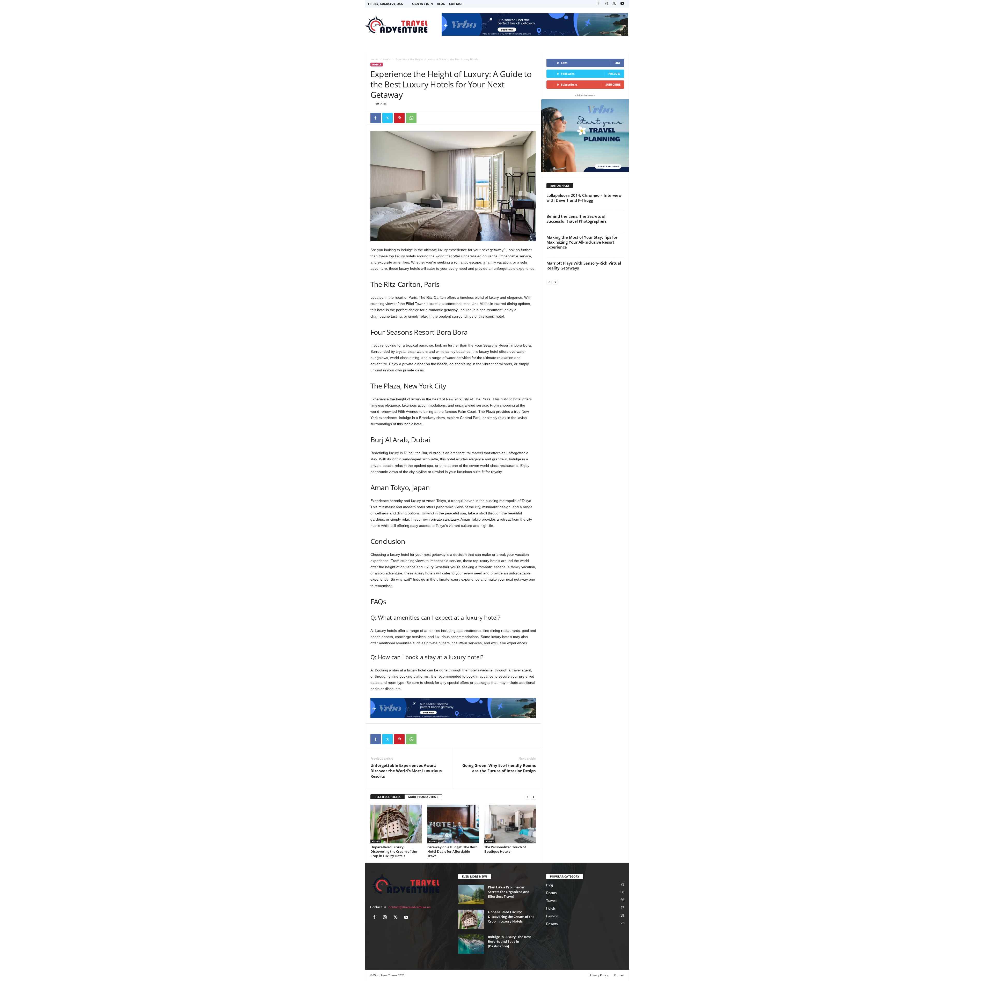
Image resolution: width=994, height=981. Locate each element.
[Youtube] (622, 4)
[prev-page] (527, 797)
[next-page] (533, 797)
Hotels (387, 59)
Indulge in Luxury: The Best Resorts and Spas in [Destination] (509, 941)
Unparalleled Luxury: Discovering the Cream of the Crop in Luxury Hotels (393, 851)
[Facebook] (598, 4)
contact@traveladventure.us (410, 907)
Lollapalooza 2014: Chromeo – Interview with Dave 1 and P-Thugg (584, 198)
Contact (456, 4)
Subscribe (612, 84)
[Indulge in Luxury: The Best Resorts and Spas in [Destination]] (471, 944)
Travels (551, 901)
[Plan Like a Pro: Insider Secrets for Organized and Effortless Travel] (471, 894)
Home (374, 59)
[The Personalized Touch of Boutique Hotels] (510, 824)
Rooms (551, 893)
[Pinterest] (399, 118)
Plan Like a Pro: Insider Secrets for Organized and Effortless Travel (508, 892)
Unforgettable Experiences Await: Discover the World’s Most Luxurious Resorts (406, 771)
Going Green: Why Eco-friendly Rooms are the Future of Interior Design (499, 768)
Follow (614, 74)
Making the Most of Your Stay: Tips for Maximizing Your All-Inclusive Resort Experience (581, 242)
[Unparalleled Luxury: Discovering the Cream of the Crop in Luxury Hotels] (396, 824)
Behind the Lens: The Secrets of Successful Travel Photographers (576, 219)
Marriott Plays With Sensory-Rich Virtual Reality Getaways (583, 265)
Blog (441, 4)
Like (617, 63)
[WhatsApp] (411, 118)
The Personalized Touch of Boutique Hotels (505, 849)
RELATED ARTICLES (387, 797)
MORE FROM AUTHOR (423, 797)
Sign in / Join (422, 4)
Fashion (552, 916)
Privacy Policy (599, 975)
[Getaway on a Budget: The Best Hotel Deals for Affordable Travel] (453, 824)
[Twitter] (614, 4)
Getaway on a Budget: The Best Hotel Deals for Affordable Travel (452, 851)
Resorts (552, 924)
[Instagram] (606, 4)
